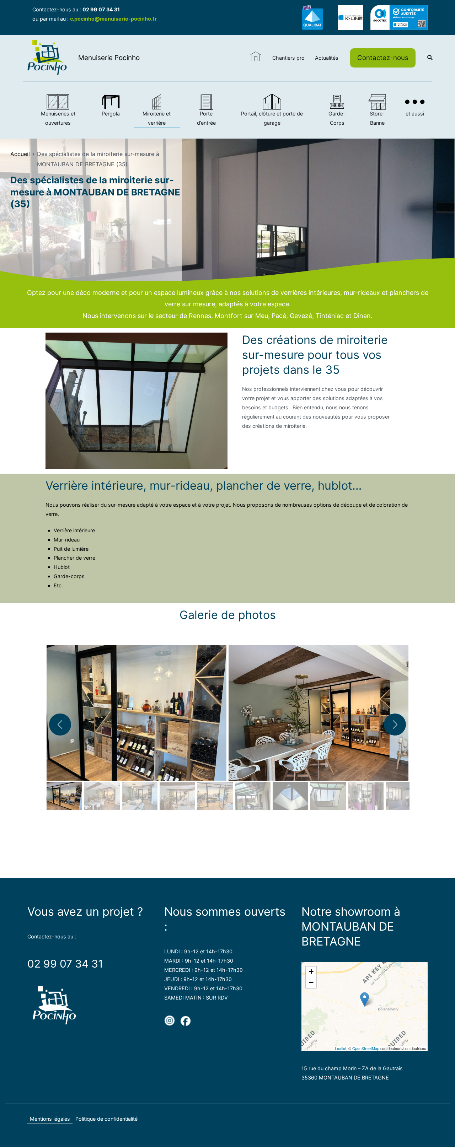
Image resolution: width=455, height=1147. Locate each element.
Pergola (111, 114)
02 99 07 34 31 (101, 9)
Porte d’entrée (206, 118)
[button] (137, 710)
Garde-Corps (337, 118)
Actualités (326, 58)
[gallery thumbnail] (64, 796)
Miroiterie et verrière (157, 118)
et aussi (415, 114)
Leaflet (340, 1048)
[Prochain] (395, 724)
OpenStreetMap (365, 1048)
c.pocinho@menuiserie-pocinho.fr (113, 19)
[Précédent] (60, 724)
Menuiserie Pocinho (109, 58)
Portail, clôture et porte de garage (272, 118)
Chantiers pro (288, 58)
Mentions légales (50, 1119)
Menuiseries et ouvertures (58, 118)
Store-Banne (377, 118)
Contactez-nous (382, 58)
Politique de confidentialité (106, 1119)
